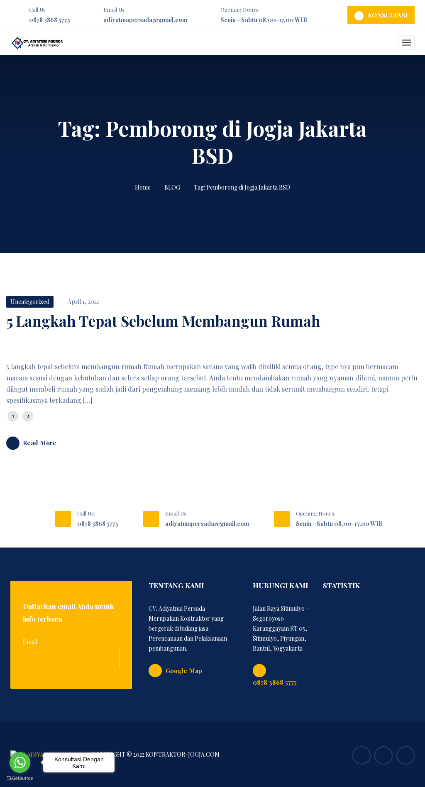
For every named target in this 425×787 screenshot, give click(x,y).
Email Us (175, 513)
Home (143, 187)
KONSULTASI (388, 15)
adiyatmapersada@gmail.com (145, 20)
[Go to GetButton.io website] (20, 778)
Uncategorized (29, 302)
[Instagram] (383, 755)
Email (30, 642)
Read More (39, 443)
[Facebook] (361, 755)
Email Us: (114, 9)
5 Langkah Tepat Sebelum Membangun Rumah (163, 321)
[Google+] (405, 755)
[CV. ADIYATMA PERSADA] (37, 42)
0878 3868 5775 (49, 20)
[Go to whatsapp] (20, 762)
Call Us (37, 9)
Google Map (184, 670)
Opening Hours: (240, 9)
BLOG (172, 187)
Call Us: (86, 513)
